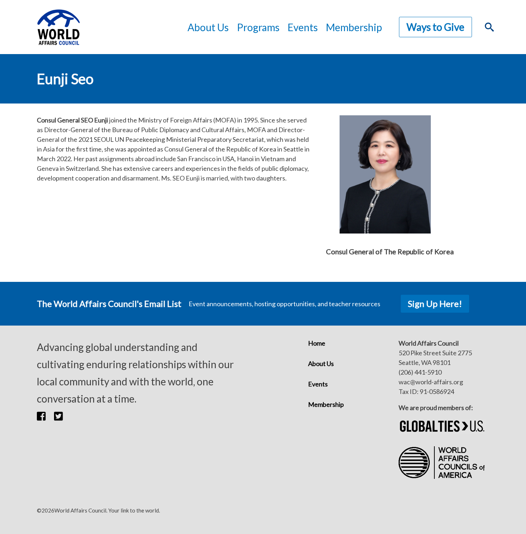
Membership (354, 27)
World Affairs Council (58, 27)
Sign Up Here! (435, 303)
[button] (45, 416)
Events (318, 384)
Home (316, 343)
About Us (321, 363)
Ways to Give (435, 27)
